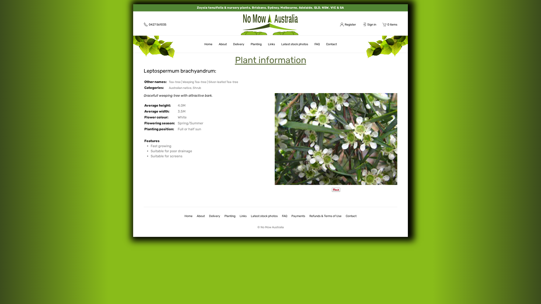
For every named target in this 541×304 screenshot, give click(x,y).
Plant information (270, 60)
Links (271, 44)
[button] (336, 139)
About (223, 44)
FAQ (317, 44)
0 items (392, 24)
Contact (331, 44)
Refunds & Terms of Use (325, 216)
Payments (298, 216)
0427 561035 (157, 24)
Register (350, 24)
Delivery (238, 44)
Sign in (371, 24)
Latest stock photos (294, 44)
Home (208, 44)
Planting (256, 44)
